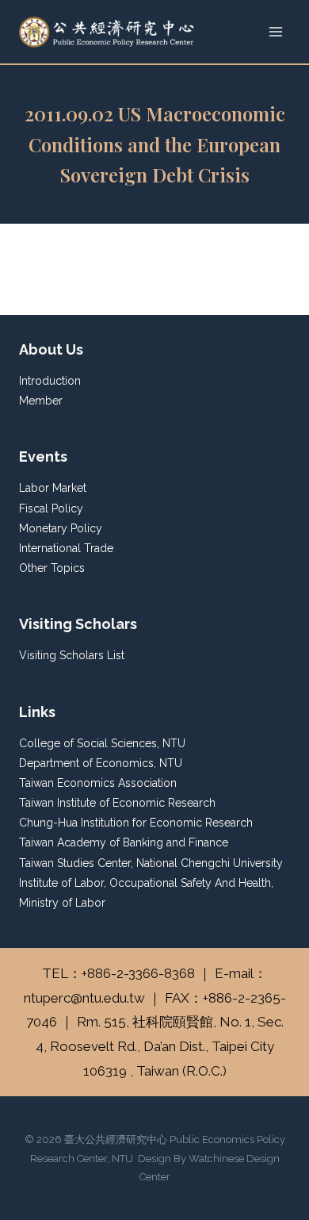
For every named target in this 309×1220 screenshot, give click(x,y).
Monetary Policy (60, 528)
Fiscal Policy (51, 508)
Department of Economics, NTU (100, 763)
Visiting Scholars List (71, 655)
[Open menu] (275, 31)
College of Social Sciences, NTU (102, 743)
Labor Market (52, 487)
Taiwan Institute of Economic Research (117, 802)
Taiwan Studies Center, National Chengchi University (151, 863)
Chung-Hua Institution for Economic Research (136, 822)
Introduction (50, 380)
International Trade (66, 548)
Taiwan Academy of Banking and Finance (123, 842)
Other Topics (52, 568)
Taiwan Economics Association (98, 783)
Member (41, 400)
